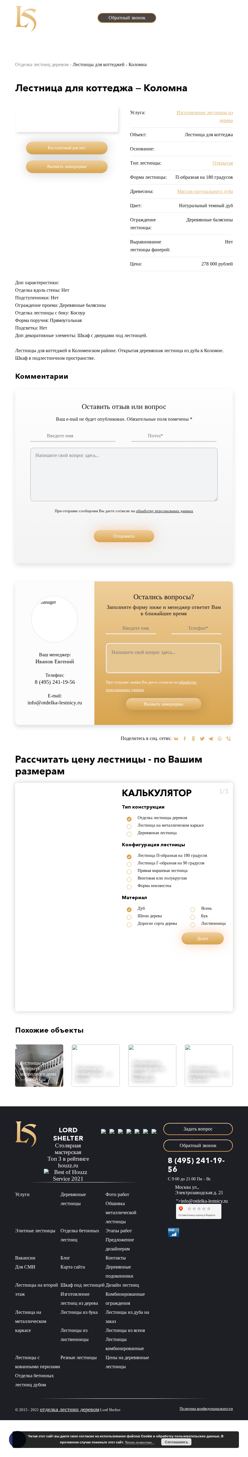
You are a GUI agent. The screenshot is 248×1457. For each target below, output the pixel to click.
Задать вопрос (217, 32)
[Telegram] (211, 738)
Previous (23, 116)
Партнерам (185, 44)
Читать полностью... (139, 1442)
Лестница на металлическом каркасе (30, 1321)
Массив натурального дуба (205, 191)
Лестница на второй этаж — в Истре (93, 1074)
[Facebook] (184, 738)
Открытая (223, 163)
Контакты (222, 44)
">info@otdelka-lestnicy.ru (202, 1201)
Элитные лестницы (35, 1230)
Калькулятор (112, 44)
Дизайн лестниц (122, 1285)
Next (110, 116)
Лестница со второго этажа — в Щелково (208, 1074)
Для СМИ (25, 1266)
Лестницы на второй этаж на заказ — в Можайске (148, 1071)
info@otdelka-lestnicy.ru (206, 17)
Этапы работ (86, 44)
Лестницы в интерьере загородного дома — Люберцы (38, 1071)
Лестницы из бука (79, 1312)
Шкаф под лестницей (82, 1285)
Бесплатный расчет (67, 147)
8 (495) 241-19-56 (203, 8)
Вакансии (25, 1257)
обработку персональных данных (164, 511)
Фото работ (117, 1194)
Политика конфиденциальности (206, 1408)
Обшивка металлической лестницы (121, 1212)
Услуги (24, 44)
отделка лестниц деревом (69, 1409)
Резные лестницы (78, 1357)
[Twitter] (202, 738)
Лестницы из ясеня (125, 1330)
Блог (204, 44)
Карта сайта (72, 1266)
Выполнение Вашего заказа (149, 44)
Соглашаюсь (176, 1442)
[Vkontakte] (176, 738)
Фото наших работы (54, 44)
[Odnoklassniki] (193, 738)
